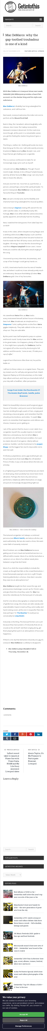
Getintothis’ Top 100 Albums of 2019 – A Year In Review (28, 985)
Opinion (41, 51)
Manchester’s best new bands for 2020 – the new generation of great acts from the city (27, 907)
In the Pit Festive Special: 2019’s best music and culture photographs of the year (28, 974)
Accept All (24, 1014)
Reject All (23, 1020)
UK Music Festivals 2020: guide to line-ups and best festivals (27, 934)
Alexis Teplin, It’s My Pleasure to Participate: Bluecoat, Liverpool (36, 758)
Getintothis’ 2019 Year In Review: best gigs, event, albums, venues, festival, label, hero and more (28, 961)
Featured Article (31, 51)
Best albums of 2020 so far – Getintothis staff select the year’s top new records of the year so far (28, 894)
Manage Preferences (23, 1026)
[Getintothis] (23, 6)
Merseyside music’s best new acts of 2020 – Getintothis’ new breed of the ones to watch (28, 948)
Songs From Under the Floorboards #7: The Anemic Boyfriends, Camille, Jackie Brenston (23, 393)
